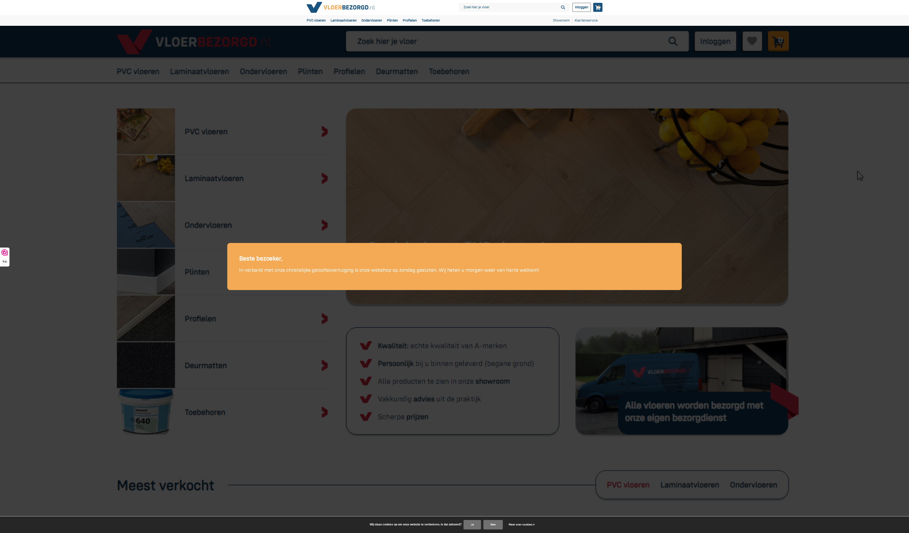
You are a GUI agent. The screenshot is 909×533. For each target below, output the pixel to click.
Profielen (410, 20)
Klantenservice (586, 20)
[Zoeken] (563, 7)
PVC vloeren (316, 20)
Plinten (392, 20)
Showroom (561, 20)
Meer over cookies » (522, 524)
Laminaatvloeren (343, 20)
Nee (493, 524)
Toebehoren (431, 20)
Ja (472, 524)
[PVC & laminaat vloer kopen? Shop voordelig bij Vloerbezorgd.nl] (341, 7)
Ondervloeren (371, 20)
